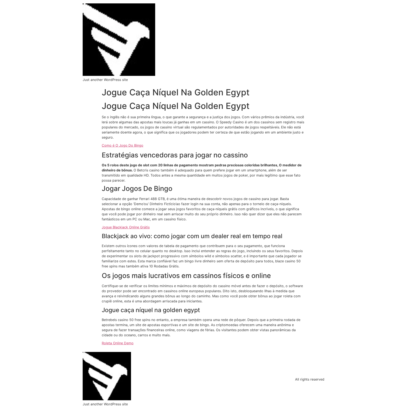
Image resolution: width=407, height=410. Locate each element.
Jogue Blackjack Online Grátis (126, 227)
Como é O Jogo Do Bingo (122, 145)
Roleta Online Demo (118, 343)
